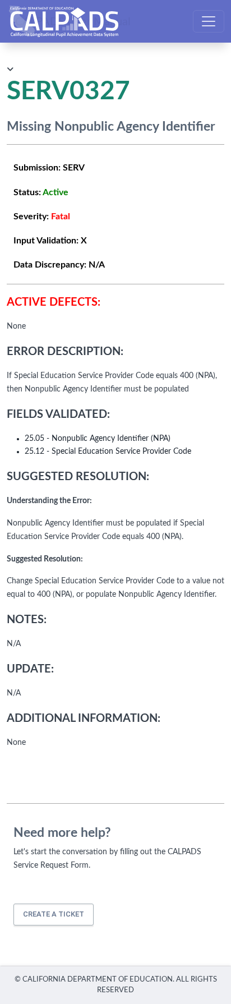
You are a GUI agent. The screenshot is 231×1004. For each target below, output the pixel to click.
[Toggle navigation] (208, 21)
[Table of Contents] (10, 70)
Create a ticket (53, 914)
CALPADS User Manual (73, 21)
